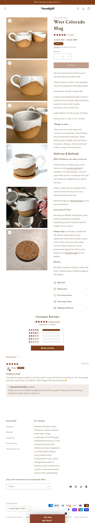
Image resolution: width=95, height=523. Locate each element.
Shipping (57, 47)
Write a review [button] (47, 348)
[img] (12, 364)
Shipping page (76, 200)
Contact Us (10, 438)
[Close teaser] (66, 513)
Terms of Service (12, 449)
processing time (74, 168)
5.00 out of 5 (54, 321)
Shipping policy (66, 517)
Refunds (9, 432)
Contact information (80, 517)
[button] (5, 8)
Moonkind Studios (17, 517)
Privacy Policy (11, 443)
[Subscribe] (48, 486)
